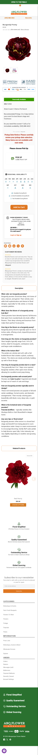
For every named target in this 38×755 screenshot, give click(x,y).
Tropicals (6, 627)
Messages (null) (8, 667)
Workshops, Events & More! (12, 645)
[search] (6, 6)
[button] (15, 496)
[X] (18, 245)
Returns (5, 664)
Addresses (6, 670)
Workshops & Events (9, 606)
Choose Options (19, 505)
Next (34, 479)
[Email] (9, 245)
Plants (5, 632)
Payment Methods (9, 673)
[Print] (13, 245)
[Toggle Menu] (31, 6)
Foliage (5, 623)
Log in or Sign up (15, 235)
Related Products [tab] (19, 448)
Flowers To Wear (8, 614)
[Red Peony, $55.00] (18, 474)
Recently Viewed (8, 676)
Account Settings (8, 679)
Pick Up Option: (19, 131)
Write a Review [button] (25, 29)
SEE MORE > (13, 227)
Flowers (5, 619)
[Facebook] (5, 245)
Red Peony (18, 498)
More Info (30, 455)
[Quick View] (31, 455)
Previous (2, 479)
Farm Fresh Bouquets (10, 610)
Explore (5, 653)
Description (19, 288)
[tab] (19, 158)
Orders (5, 661)
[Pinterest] (22, 245)
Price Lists (6, 640)
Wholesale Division (9, 649)
